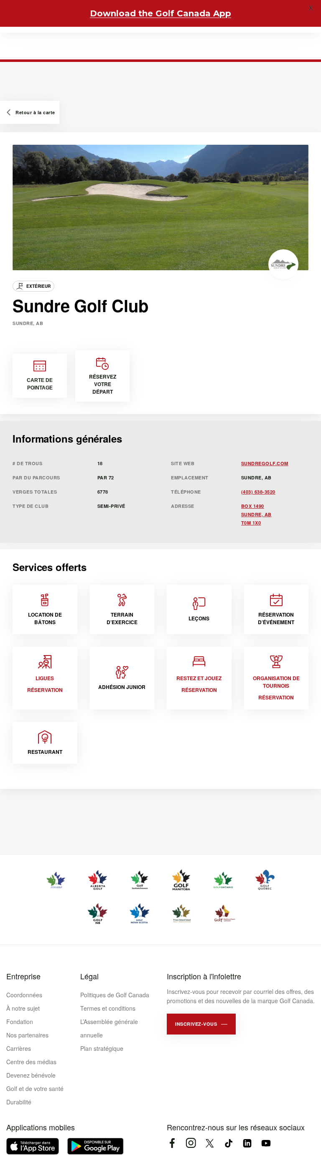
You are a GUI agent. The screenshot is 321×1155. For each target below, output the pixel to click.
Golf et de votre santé (35, 1088)
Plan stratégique (101, 1048)
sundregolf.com (264, 463)
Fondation (19, 1021)
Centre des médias (31, 1062)
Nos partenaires (27, 1035)
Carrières (18, 1048)
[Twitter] (209, 1143)
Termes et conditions (107, 1008)
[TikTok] (228, 1143)
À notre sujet (23, 1008)
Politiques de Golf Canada (114, 995)
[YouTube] (266, 1143)
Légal (89, 976)
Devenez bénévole (31, 1075)
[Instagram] (191, 1143)
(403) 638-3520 (258, 492)
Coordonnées (24, 995)
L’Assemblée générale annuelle (109, 1028)
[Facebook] (172, 1143)
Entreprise (23, 976)
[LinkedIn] (247, 1143)
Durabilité (18, 1102)
